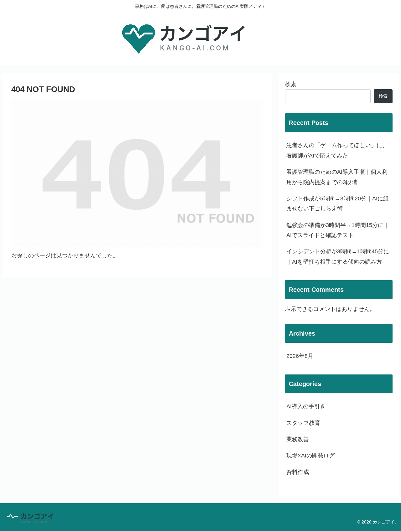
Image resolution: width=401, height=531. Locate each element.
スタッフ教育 (303, 423)
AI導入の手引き (305, 406)
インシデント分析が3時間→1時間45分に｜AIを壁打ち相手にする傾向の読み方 (337, 256)
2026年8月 (299, 356)
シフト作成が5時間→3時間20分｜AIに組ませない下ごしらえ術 (337, 203)
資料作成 (297, 472)
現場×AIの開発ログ (310, 455)
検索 (290, 84)
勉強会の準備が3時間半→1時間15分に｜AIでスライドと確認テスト (337, 230)
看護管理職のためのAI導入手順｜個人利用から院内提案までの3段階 (337, 177)
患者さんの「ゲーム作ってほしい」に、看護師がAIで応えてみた (337, 150)
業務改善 (297, 439)
